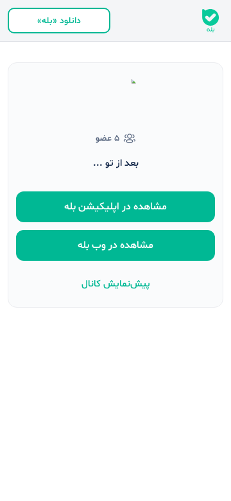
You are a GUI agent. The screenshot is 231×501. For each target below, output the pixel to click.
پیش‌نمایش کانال (115, 284)
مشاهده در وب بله (115, 245)
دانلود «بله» (59, 21)
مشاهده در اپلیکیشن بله (115, 207)
